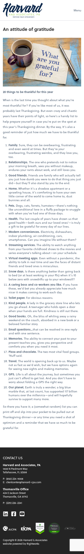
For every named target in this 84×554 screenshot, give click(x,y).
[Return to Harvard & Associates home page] (23, 10)
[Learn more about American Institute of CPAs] (10, 528)
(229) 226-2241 (14, 503)
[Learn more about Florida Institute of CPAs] (26, 528)
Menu (77, 10)
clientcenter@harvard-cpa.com (23, 482)
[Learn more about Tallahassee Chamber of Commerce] (69, 528)
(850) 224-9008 (14, 479)
